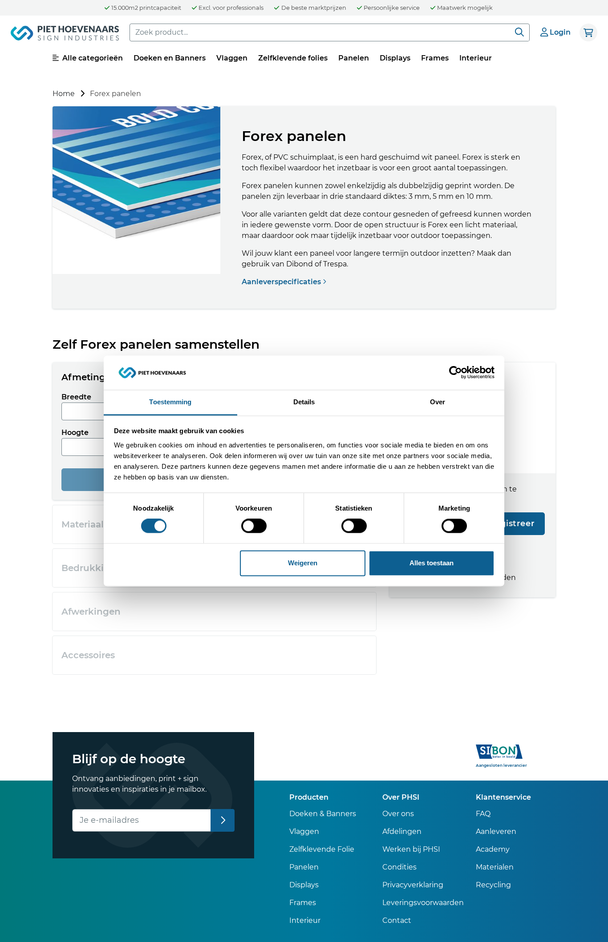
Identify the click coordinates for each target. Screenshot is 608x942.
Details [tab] (304, 402)
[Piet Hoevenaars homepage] (65, 35)
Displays (395, 58)
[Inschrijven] (223, 820)
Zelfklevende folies (293, 58)
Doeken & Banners (322, 813)
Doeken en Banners (170, 58)
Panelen (353, 58)
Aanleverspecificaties (282, 282)
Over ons (398, 813)
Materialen (495, 867)
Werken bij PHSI (411, 849)
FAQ (483, 813)
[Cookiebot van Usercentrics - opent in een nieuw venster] (456, 372)
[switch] (254, 526)
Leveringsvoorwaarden (423, 902)
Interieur (475, 58)
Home (64, 93)
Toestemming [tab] (170, 402)
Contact (396, 920)
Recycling (493, 885)
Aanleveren (496, 831)
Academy (493, 849)
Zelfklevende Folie (321, 849)
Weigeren (302, 563)
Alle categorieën (92, 58)
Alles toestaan (431, 563)
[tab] (214, 611)
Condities (399, 867)
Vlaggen (231, 58)
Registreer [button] (512, 523)
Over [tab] (437, 402)
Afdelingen (402, 831)
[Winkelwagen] (588, 32)
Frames (435, 58)
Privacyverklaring (412, 885)
